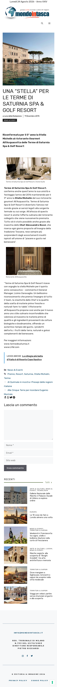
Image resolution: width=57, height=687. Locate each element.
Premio (11, 374)
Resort (19, 374)
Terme (7, 378)
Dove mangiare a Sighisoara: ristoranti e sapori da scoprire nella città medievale (40, 576)
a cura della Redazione (12, 116)
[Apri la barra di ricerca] (42, 23)
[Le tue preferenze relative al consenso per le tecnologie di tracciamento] (52, 682)
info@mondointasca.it (28, 633)
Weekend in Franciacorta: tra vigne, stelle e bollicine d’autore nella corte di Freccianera (41, 537)
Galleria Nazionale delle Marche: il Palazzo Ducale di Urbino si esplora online (41, 497)
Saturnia (28, 374)
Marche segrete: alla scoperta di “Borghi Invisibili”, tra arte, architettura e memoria (40, 557)
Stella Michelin (41, 374)
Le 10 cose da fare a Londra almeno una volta (41, 516)
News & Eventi (10, 120)
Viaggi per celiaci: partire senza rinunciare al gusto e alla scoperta (41, 596)
